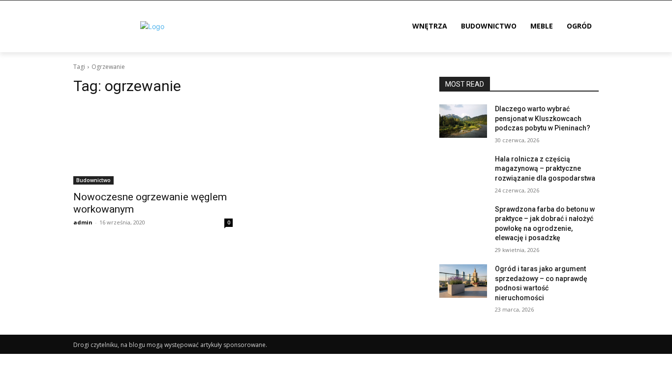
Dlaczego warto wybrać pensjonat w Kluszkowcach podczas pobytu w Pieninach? (542, 118)
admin (82, 222)
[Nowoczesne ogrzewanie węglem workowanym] (153, 145)
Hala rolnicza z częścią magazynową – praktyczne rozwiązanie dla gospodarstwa (545, 168)
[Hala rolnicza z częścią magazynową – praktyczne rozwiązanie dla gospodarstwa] (463, 171)
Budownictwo (93, 180)
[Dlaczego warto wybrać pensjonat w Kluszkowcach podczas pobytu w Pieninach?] (463, 121)
